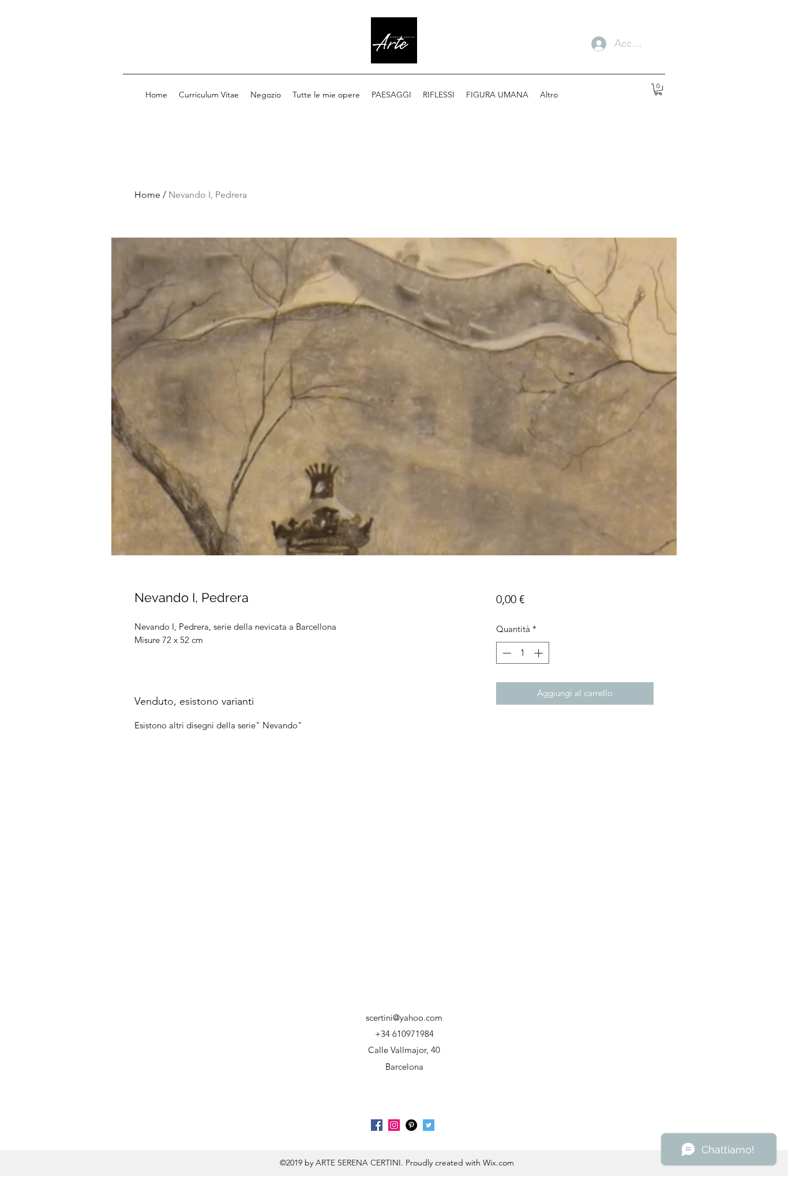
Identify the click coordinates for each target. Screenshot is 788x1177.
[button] (658, 89)
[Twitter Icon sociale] (428, 1125)
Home (147, 194)
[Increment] (539, 653)
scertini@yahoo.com (404, 1017)
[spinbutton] (522, 653)
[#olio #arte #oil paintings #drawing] (394, 1125)
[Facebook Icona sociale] (376, 1125)
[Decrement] (505, 653)
